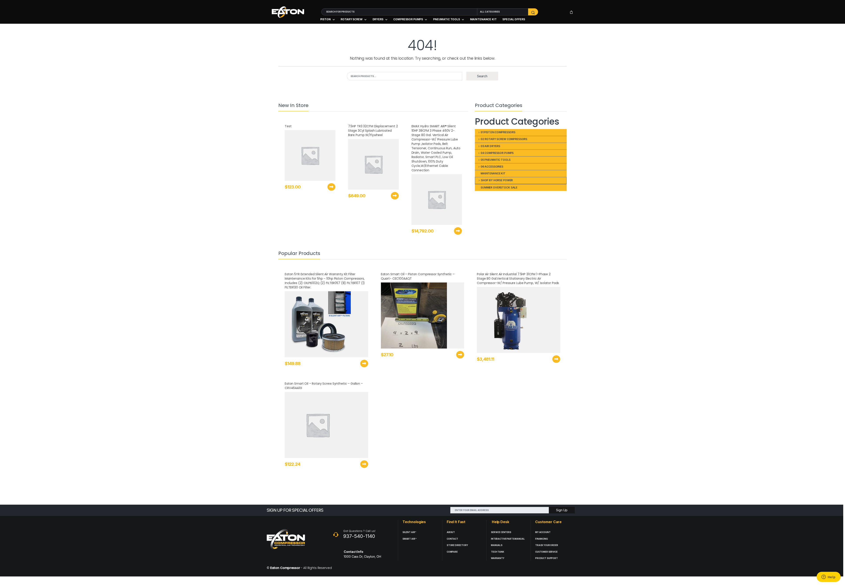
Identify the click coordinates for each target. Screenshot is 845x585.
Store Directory (457, 545)
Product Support (546, 558)
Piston (325, 19)
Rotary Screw (351, 19)
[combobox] (399, 11)
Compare (452, 552)
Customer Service (546, 552)
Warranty (497, 558)
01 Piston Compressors (498, 132)
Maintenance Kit (483, 19)
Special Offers (513, 19)
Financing (541, 539)
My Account (543, 532)
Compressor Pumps (408, 19)
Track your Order (546, 545)
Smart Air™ (409, 539)
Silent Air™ (409, 532)
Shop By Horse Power (497, 180)
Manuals (496, 545)
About (451, 532)
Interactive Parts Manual (508, 539)
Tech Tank (497, 552)
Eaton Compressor (285, 568)
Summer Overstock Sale (499, 187)
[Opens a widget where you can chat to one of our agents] (828, 577)
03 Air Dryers (490, 146)
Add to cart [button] (331, 187)
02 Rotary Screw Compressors (504, 139)
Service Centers (501, 532)
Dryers (378, 19)
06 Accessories (492, 166)
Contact (452, 539)
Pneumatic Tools (446, 19)
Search (482, 76)
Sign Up (562, 510)
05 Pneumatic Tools (495, 159)
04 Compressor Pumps (497, 153)
